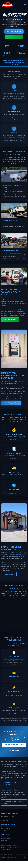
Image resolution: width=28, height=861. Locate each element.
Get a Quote (4, 840)
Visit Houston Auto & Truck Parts (13, 802)
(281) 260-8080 (4, 820)
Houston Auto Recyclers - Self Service (9, 845)
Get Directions (9, 574)
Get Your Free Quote (14, 31)
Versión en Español (5, 849)
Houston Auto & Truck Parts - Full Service (10, 847)
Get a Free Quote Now (11, 403)
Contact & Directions (6, 838)
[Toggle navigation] (25, 4)
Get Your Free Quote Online (14, 745)
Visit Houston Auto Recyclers (10, 783)
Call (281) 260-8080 (14, 37)
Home (2, 836)
